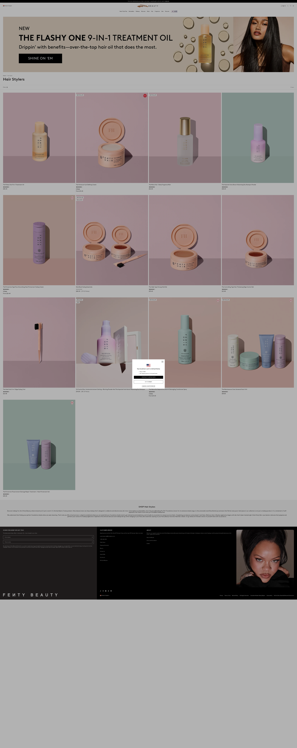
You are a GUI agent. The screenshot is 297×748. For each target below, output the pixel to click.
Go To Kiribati (148, 381)
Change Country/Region (148, 386)
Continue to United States (148, 377)
